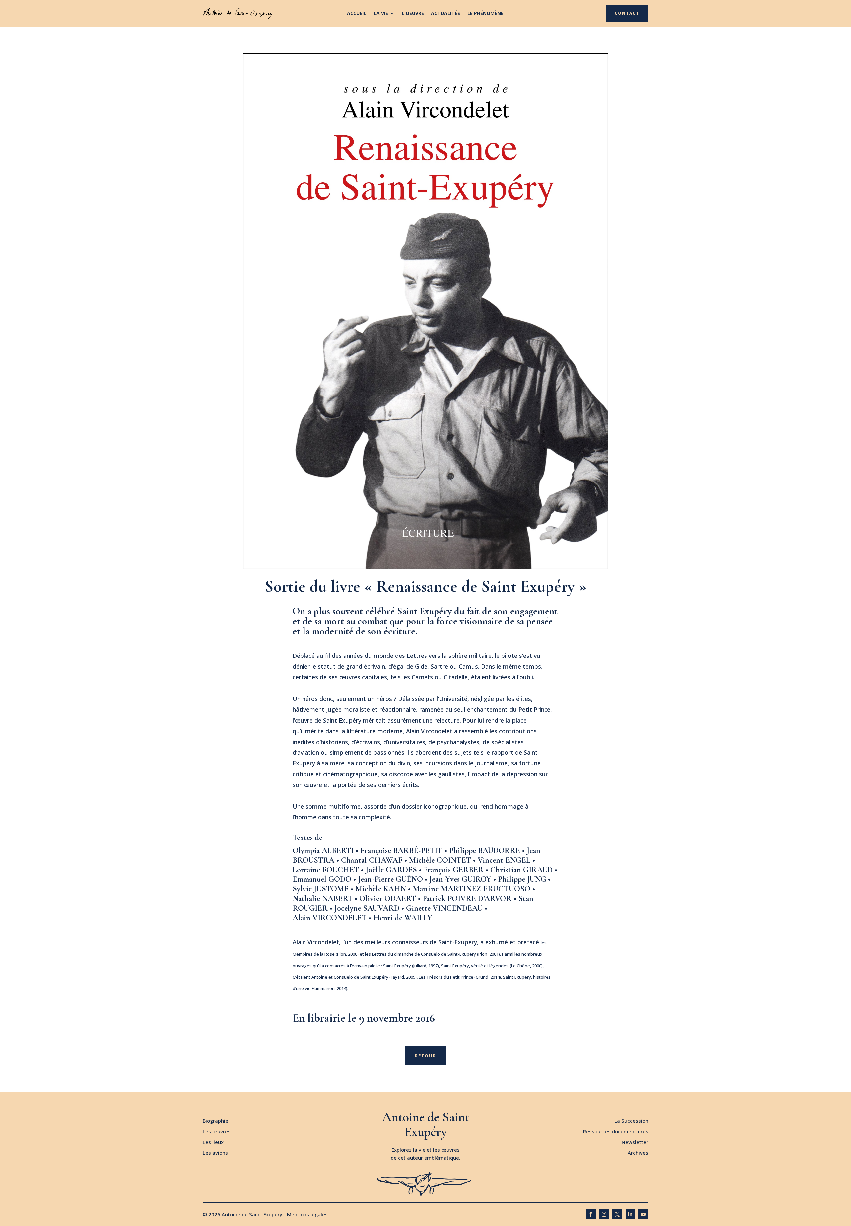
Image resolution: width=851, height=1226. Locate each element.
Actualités (445, 13)
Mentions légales (307, 1214)
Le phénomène (485, 13)
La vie (381, 13)
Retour (425, 1056)
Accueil (356, 13)
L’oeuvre (413, 13)
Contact (627, 13)
